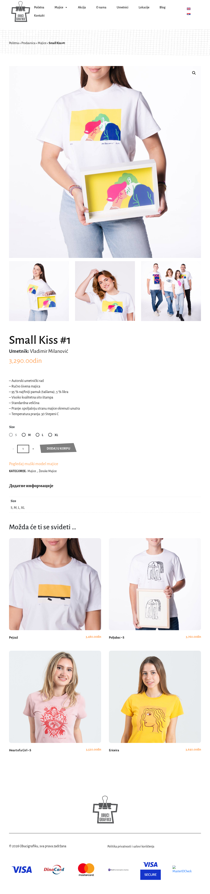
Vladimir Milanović (49, 351)
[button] (194, 73)
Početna (39, 7)
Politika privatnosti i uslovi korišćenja (130, 846)
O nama (101, 7)
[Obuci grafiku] (20, 11)
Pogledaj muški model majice (33, 464)
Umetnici (122, 7)
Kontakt (39, 15)
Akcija (82, 7)
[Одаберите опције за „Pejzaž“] (55, 595)
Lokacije (144, 7)
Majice (59, 7)
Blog (162, 7)
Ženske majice (48, 471)
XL (56, 435)
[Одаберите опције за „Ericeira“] (155, 708)
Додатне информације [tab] (31, 485)
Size (12, 427)
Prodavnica (28, 43)
